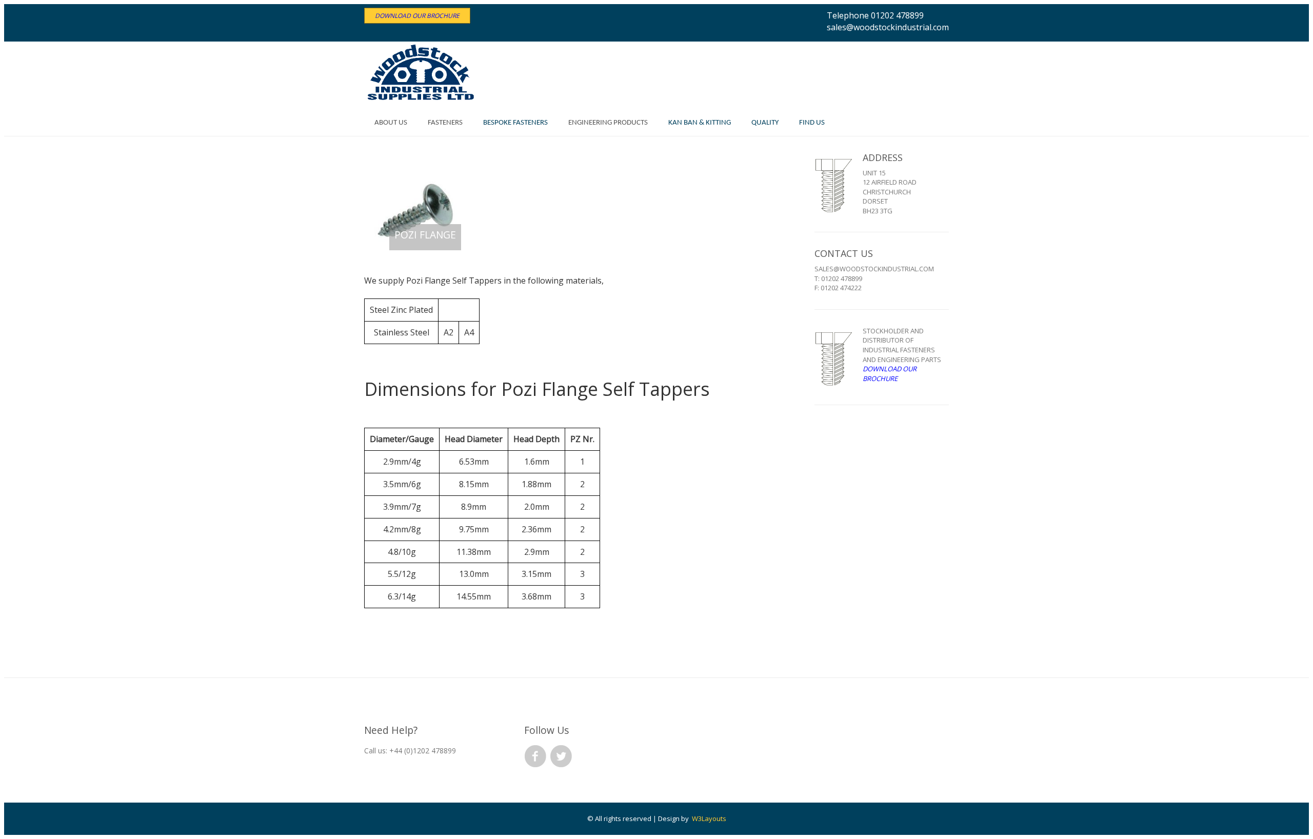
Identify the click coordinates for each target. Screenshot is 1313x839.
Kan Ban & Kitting (699, 123)
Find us (812, 123)
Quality (765, 123)
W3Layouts (709, 818)
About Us (390, 123)
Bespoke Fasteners (515, 123)
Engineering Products (608, 123)
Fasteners (445, 123)
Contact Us (843, 253)
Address (883, 157)
